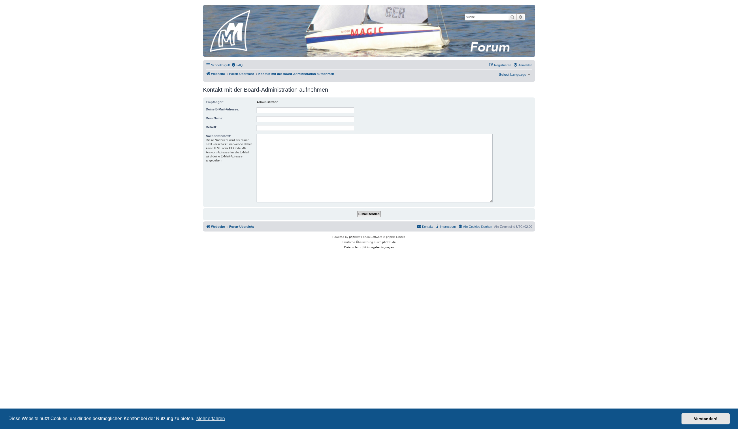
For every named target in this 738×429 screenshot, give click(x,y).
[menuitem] (237, 65)
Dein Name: (214, 118)
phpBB (353, 236)
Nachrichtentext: (218, 136)
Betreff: (211, 127)
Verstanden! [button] (706, 418)
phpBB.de (389, 242)
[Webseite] (369, 31)
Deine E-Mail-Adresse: (222, 109)
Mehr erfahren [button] (210, 418)
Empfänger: (215, 102)
